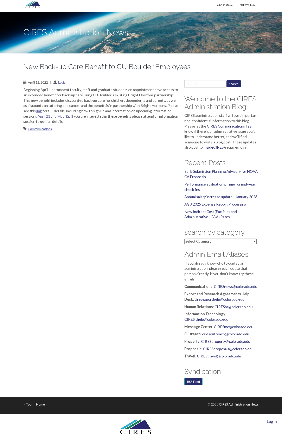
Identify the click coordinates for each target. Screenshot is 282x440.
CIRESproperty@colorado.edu (225, 341)
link (39, 111)
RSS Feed (193, 381)
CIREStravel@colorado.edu (219, 356)
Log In (272, 421)
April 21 (44, 116)
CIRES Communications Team (230, 126)
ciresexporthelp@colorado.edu (219, 299)
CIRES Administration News (75, 32)
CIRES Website (247, 5)
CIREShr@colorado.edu (233, 306)
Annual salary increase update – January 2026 (220, 196)
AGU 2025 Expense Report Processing (215, 204)
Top (28, 404)
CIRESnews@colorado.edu (235, 286)
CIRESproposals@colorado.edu (228, 349)
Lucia (61, 82)
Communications (40, 129)
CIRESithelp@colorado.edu (206, 319)
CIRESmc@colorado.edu (233, 326)
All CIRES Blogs (225, 5)
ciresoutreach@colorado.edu (225, 334)
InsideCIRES (213, 147)
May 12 (63, 116)
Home (40, 404)
